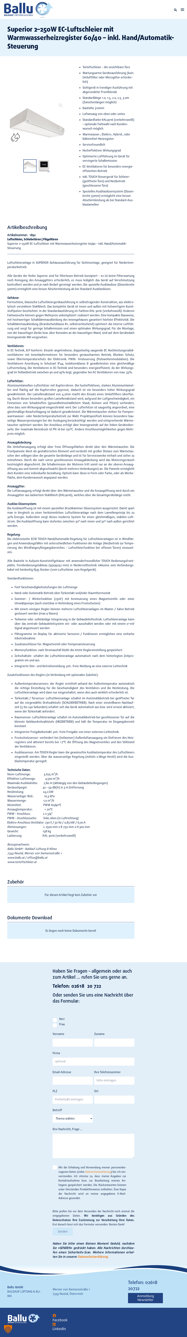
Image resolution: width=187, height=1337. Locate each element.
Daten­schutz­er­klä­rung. (93, 1257)
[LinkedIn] (54, 1324)
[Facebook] (54, 1315)
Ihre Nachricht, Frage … (67, 1129)
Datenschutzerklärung (98, 1172)
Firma (56, 1053)
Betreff (57, 1110)
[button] (175, 10)
